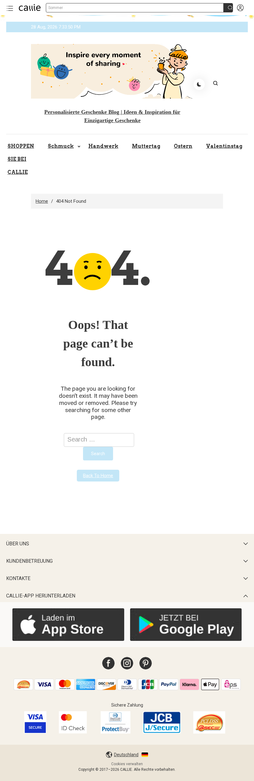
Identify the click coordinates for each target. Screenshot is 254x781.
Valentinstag (224, 146)
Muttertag (146, 146)
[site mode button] (199, 84)
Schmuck (61, 146)
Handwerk (103, 146)
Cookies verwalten (127, 764)
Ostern (183, 146)
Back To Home (98, 475)
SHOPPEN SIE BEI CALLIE (20, 159)
